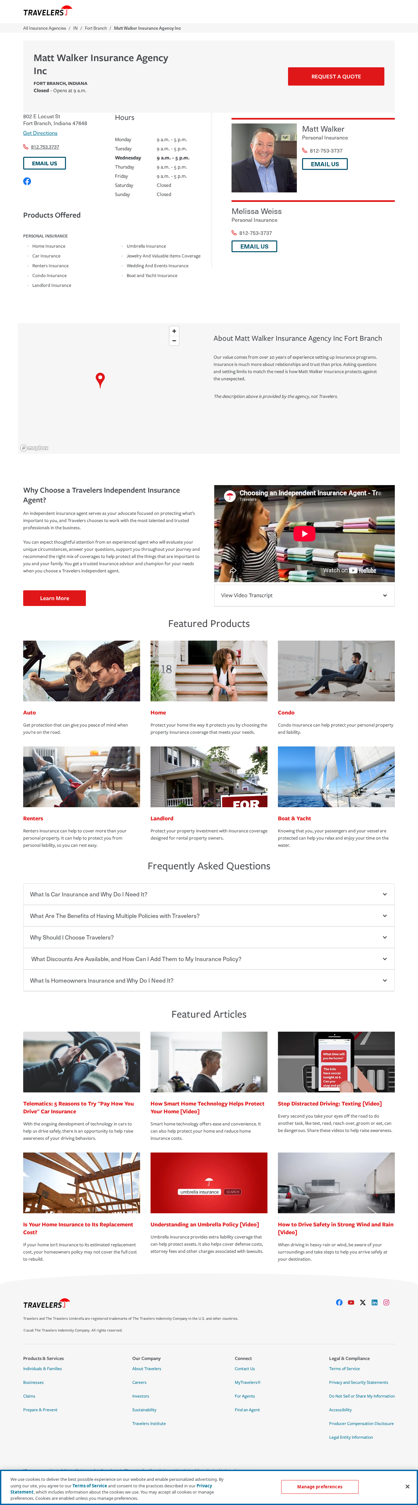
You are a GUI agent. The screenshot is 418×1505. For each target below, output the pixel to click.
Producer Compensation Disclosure (361, 1423)
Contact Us (245, 1368)
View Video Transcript (247, 595)
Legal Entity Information (351, 1437)
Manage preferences (319, 1487)
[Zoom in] (174, 331)
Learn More (54, 598)
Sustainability (144, 1410)
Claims (29, 1396)
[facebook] (342, 1302)
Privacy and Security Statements (358, 1382)
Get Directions (40, 133)
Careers (139, 1382)
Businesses (33, 1382)
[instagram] (389, 1302)
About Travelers (146, 1368)
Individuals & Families (42, 1368)
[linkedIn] (377, 1302)
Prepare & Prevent (40, 1410)
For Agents (245, 1396)
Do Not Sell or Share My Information (362, 1396)
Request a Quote (336, 76)
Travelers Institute (149, 1423)
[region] (100, 388)
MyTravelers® (248, 1382)
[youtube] (354, 1302)
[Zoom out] (174, 340)
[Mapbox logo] (34, 448)
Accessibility (340, 1410)
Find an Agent (247, 1410)
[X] (365, 1302)
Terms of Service (344, 1368)
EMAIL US (44, 163)
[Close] (407, 1486)
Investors (140, 1396)
